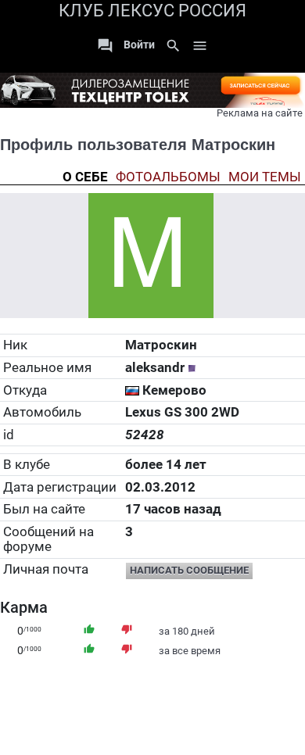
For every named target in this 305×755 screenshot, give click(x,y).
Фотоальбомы (168, 177)
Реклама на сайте (260, 113)
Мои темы (264, 177)
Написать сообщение (189, 570)
